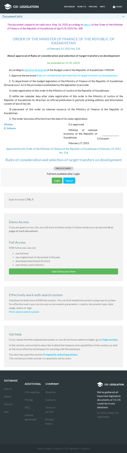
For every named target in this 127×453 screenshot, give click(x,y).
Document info (12, 16)
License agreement (31, 417)
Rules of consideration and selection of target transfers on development (77, 75)
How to (81, 6)
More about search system (24, 311)
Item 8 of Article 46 (35, 69)
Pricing (93, 6)
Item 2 (87, 24)
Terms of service (50, 409)
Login (117, 6)
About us (50, 392)
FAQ (27, 407)
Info (102, 6)
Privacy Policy (49, 421)
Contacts (50, 399)
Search (8, 388)
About (7, 396)
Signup (69, 180)
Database (69, 6)
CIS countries (32, 392)
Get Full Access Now (63, 271)
